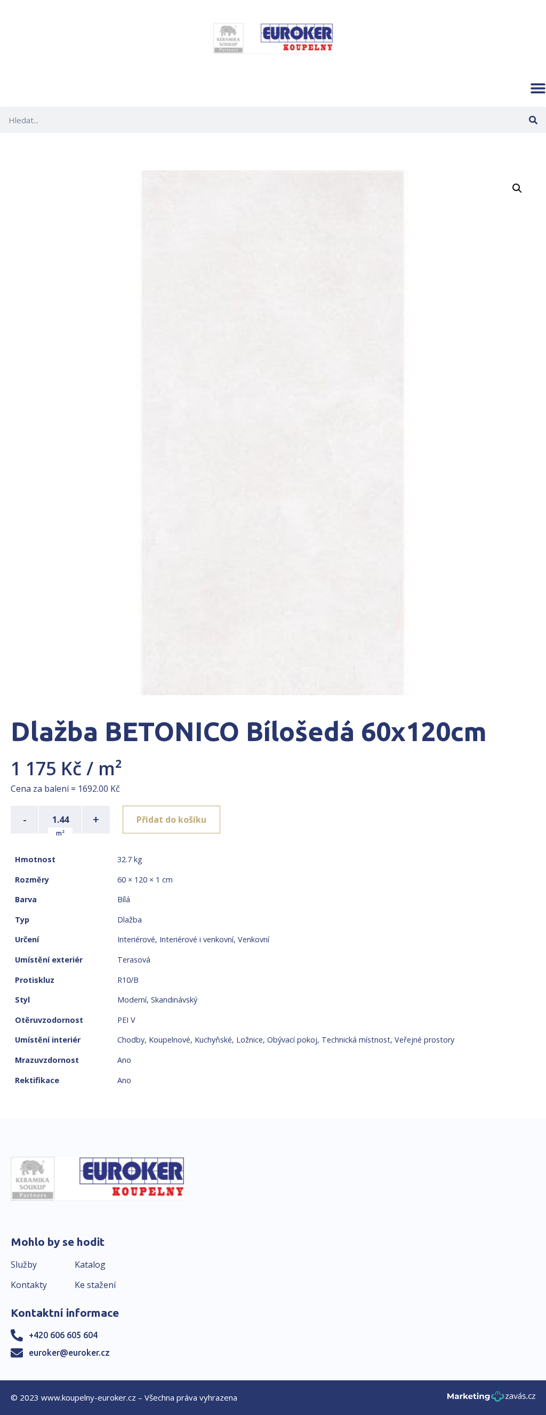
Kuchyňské (213, 1040)
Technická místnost (356, 1040)
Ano (124, 1060)
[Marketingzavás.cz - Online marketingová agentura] (491, 1399)
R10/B (128, 980)
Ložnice (249, 1040)
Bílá (123, 899)
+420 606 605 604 (63, 1335)
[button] (538, 88)
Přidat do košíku (171, 819)
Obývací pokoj (292, 1040)
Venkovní (253, 939)
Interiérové (136, 939)
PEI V (126, 1020)
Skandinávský (174, 1000)
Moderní (132, 1000)
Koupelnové (169, 1040)
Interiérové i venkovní (196, 939)
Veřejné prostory (424, 1040)
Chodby (130, 1040)
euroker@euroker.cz (69, 1352)
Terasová (133, 960)
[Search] (533, 120)
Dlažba (129, 920)
